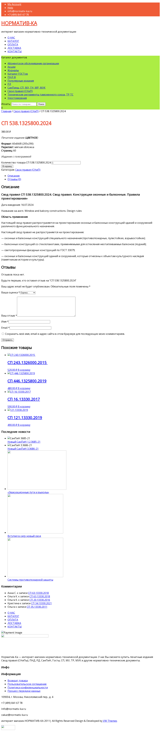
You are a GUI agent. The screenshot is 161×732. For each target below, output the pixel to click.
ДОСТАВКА (14, 48)
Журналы (13, 70)
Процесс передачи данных (24, 691)
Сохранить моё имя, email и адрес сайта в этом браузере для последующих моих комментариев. (65, 334)
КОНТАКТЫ (15, 51)
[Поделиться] (150, 3)
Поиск (41, 104)
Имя (4, 321)
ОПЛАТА (13, 44)
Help (10, 7)
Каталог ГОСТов (18, 74)
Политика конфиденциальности (28, 687)
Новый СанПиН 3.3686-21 (23, 448)
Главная (6, 111)
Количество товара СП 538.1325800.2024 (26, 162)
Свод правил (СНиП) (20, 91)
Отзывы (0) (14, 179)
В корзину (7, 166)
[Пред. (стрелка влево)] (5, 366)
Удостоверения (17, 98)
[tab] (84, 175)
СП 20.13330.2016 (39, 600)
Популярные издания (21, 80)
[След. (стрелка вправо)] (155, 366)
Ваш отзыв (9, 315)
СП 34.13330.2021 (41, 603)
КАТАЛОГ (13, 41)
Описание (14, 175)
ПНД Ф (12, 77)
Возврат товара (18, 680)
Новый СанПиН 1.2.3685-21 (24, 441)
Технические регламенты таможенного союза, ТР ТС (40, 94)
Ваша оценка (10, 292)
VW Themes (109, 721)
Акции (11, 67)
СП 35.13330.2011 (37, 607)
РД (9, 84)
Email (5, 327)
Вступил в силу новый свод (24, 536)
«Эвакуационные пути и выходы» (28, 492)
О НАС (11, 37)
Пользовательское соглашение (27, 684)
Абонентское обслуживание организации (33, 63)
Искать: (6, 104)
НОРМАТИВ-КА (19, 23)
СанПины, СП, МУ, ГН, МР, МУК (26, 87)
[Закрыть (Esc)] (157, 3)
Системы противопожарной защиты (30, 579)
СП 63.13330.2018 (38, 593)
